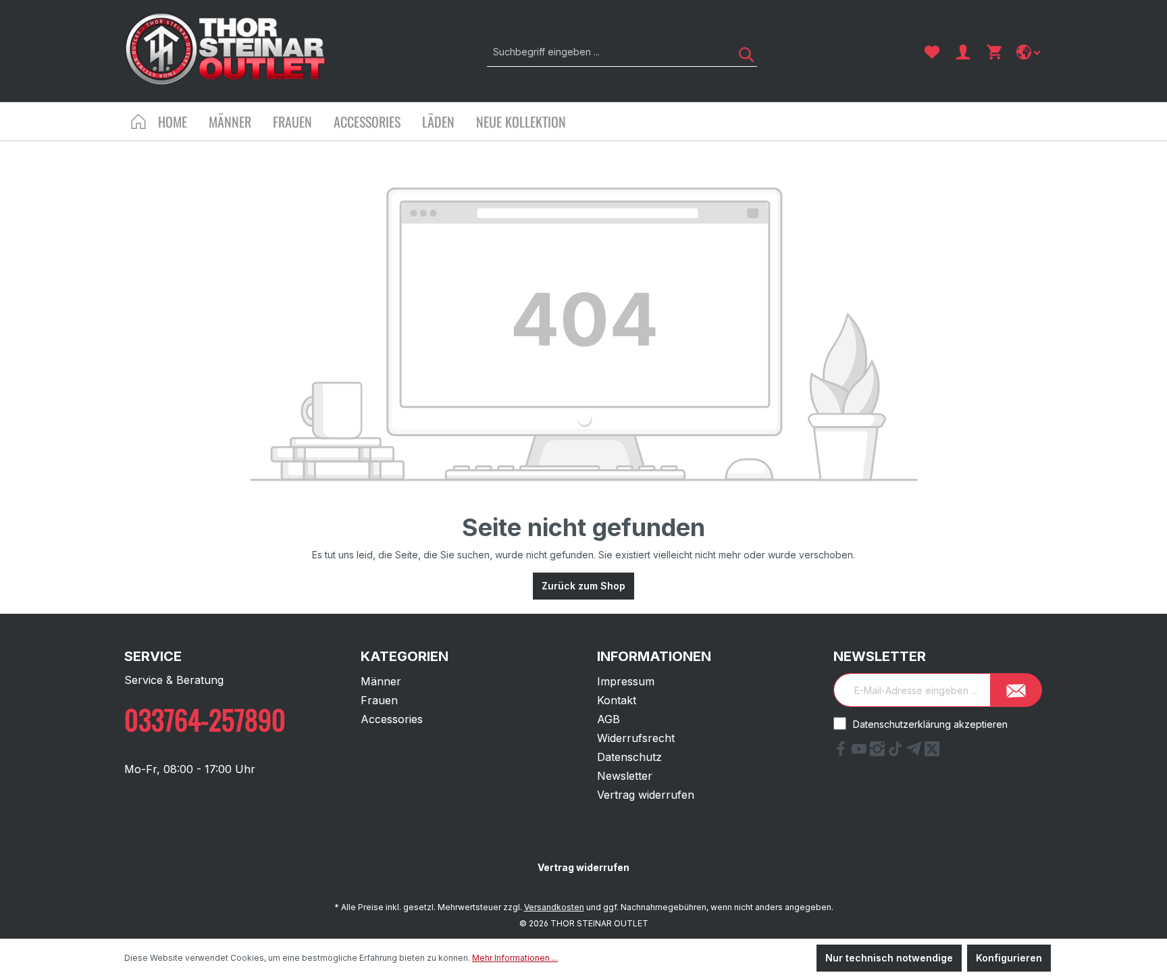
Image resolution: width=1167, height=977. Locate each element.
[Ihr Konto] (963, 52)
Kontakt (616, 700)
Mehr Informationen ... (515, 958)
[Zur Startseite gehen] (225, 49)
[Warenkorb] (994, 52)
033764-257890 (205, 719)
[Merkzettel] (932, 52)
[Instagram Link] (879, 752)
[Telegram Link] (915, 752)
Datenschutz (629, 757)
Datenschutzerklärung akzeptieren (930, 724)
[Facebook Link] (842, 752)
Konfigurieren (1009, 957)
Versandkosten (554, 907)
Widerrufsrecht (636, 738)
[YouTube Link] (861, 752)
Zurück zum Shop (583, 585)
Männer (381, 681)
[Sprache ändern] (1029, 52)
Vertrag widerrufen (645, 794)
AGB (608, 719)
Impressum (625, 681)
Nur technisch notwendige (889, 957)
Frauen (379, 700)
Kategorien (404, 656)
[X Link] (932, 752)
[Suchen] (741, 51)
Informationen (654, 656)
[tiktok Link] (897, 752)
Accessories (392, 719)
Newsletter (624, 776)
